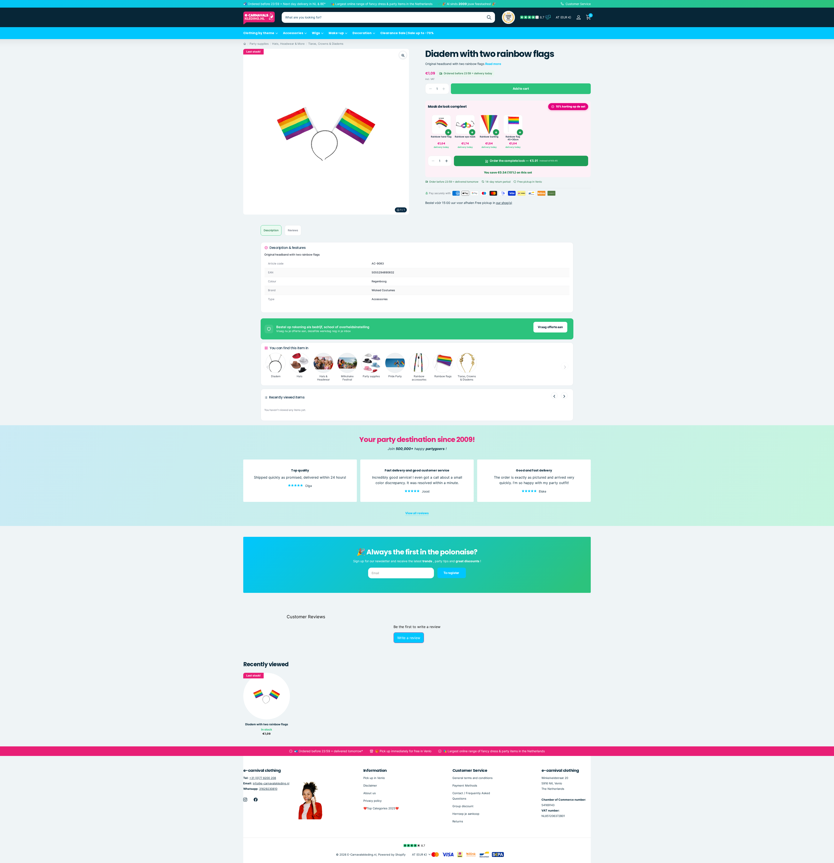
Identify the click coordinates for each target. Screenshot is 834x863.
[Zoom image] (403, 55)
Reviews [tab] (293, 230)
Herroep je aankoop (465, 813)
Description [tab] (271, 230)
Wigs (316, 33)
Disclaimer (370, 785)
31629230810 (268, 788)
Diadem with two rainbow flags (266, 724)
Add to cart (521, 88)
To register (451, 573)
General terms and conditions (472, 778)
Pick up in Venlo (374, 778)
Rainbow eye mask (465, 136)
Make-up (336, 33)
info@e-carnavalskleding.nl (271, 783)
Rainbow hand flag (441, 136)
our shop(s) (504, 203)
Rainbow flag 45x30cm (513, 138)
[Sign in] (578, 17)
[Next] (564, 395)
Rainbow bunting (489, 136)
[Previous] (554, 395)
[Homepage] (244, 43)
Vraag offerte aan (550, 327)
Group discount (462, 806)
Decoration (362, 33)
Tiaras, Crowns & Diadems (325, 43)
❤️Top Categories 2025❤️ (381, 808)
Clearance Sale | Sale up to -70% (407, 33)
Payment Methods (464, 785)
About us (369, 793)
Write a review (408, 638)
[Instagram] (245, 800)
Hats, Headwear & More (288, 43)
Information (375, 770)
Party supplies (259, 43)
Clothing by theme (258, 33)
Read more (493, 64)
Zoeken (489, 17)
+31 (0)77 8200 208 (262, 778)
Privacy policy (372, 800)
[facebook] (256, 800)
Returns (457, 821)
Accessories (293, 33)
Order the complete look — (524, 160)
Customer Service (469, 770)
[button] (446, 161)
